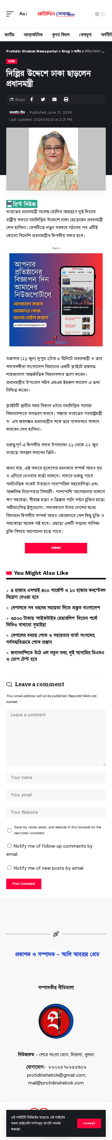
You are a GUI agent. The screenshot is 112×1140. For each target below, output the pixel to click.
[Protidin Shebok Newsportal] (56, 14)
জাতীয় (11, 61)
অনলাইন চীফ (17, 112)
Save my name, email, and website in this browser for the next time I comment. (57, 830)
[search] (83, 14)
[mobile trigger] (11, 14)
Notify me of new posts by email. (49, 868)
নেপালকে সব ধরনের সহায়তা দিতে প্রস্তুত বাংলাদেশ (55, 608)
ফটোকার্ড (56, 548)
